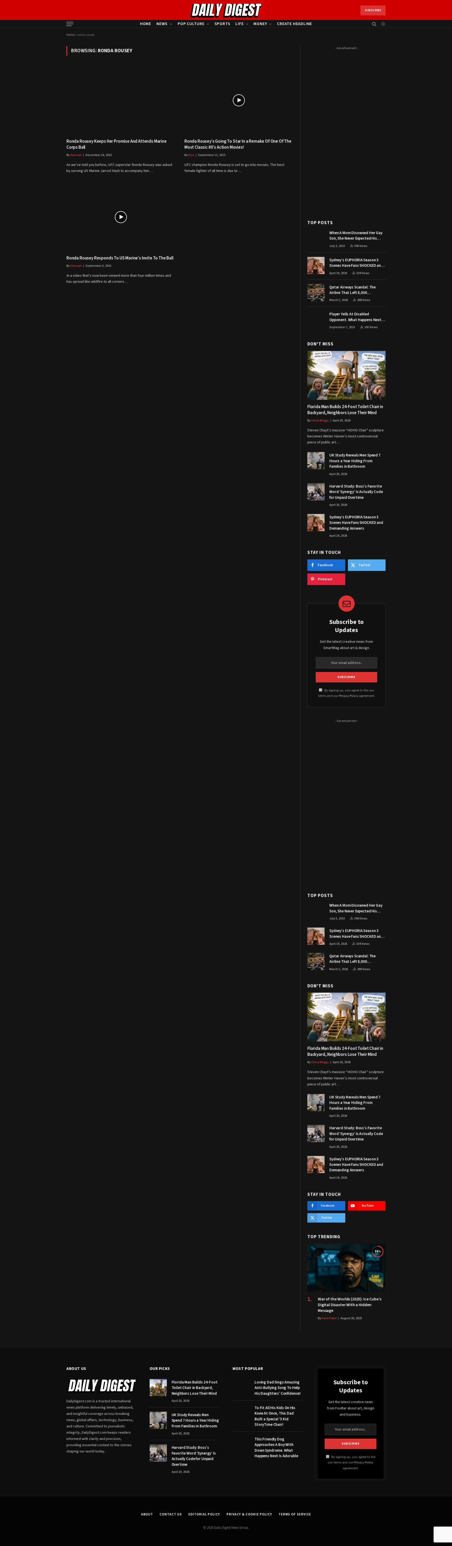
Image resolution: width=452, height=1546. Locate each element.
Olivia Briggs (320, 420)
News (162, 24)
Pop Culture (191, 24)
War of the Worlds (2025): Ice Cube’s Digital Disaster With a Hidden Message (349, 1304)
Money (260, 24)
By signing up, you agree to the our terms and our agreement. (351, 1462)
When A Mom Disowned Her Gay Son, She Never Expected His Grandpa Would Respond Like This (355, 235)
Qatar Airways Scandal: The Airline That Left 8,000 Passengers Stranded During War (357, 290)
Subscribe (373, 10)
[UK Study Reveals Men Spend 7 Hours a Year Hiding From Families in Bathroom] (316, 460)
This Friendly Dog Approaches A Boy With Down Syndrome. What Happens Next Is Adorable (276, 1448)
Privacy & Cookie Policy (249, 1514)
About (147, 1514)
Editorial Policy (204, 1514)
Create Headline (294, 24)
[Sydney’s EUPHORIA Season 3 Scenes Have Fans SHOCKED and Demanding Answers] (316, 265)
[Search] (374, 24)
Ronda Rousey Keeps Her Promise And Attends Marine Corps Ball (116, 144)
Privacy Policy (348, 695)
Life (239, 24)
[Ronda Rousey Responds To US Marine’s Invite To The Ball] (120, 217)
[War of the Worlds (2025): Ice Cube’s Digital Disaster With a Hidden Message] (346, 1268)
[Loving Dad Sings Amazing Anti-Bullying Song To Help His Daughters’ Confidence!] (241, 1387)
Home (145, 24)
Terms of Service (295, 1514)
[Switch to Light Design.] (383, 24)
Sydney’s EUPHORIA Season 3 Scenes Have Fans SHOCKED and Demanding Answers (356, 263)
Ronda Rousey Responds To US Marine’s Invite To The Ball (119, 258)
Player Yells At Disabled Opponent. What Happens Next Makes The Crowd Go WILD (355, 317)
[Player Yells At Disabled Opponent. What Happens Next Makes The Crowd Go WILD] (316, 319)
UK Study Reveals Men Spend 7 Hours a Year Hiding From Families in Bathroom (355, 461)
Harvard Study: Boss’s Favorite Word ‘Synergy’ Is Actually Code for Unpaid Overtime (356, 492)
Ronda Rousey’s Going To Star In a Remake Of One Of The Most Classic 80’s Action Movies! (237, 144)
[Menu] (69, 24)
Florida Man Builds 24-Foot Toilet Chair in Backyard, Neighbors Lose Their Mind (345, 410)
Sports (222, 24)
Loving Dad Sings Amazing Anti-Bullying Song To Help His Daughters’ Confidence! (278, 1388)
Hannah (76, 155)
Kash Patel (329, 1318)
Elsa (191, 155)
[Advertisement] (346, 130)
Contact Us (171, 1514)
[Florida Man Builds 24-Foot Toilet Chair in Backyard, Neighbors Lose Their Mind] (346, 375)
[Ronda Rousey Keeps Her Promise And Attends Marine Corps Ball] (120, 100)
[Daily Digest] (226, 10)
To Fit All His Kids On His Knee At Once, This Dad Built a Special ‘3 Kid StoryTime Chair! (275, 1416)
